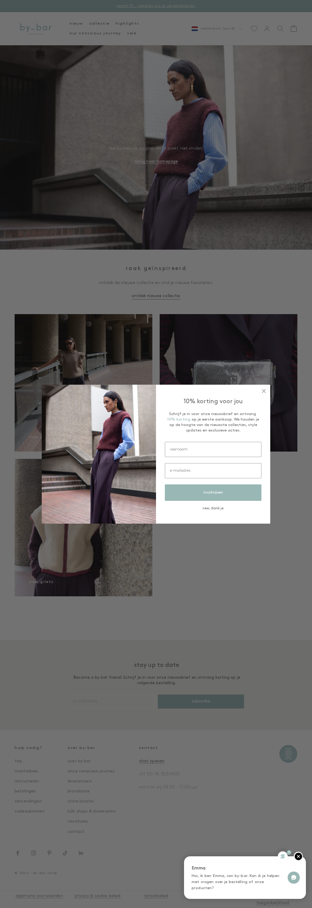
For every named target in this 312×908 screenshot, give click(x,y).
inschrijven (213, 492)
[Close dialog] (264, 391)
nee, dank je (213, 508)
